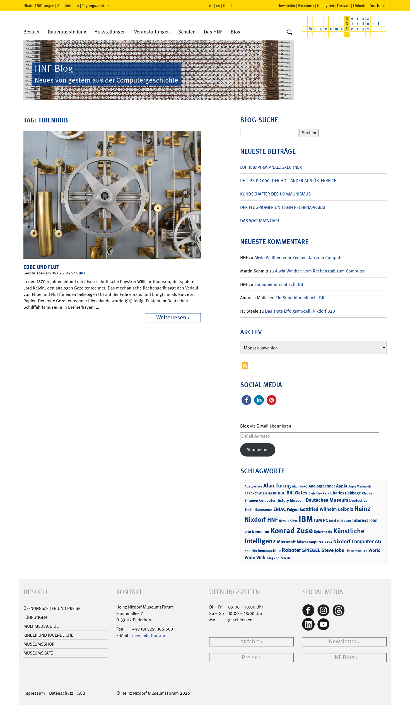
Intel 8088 (344, 521)
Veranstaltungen (152, 32)
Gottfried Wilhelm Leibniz (326, 509)
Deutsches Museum (327, 500)
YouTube (377, 5)
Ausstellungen (110, 32)
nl (230, 5)
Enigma (293, 509)
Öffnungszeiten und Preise (51, 608)
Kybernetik (323, 531)
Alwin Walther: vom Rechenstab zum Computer (299, 257)
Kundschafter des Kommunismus (275, 194)
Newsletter (286, 5)
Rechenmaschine (266, 550)
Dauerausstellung (67, 32)
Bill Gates (296, 492)
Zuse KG (285, 558)
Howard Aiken (288, 521)
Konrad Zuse (291, 530)
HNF (82, 273)
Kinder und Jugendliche (48, 635)
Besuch (31, 32)
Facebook (306, 5)
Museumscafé (38, 653)
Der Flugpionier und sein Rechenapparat (282, 207)
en (218, 5)
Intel (332, 520)
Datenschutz (61, 693)
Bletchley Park (318, 493)
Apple (341, 486)
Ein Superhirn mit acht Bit (278, 284)
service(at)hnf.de (148, 635)
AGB (81, 693)
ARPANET (251, 493)
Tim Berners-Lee (356, 551)
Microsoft (286, 542)
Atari (263, 493)
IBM (306, 519)
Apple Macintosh (359, 486)
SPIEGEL (311, 550)
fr (224, 5)
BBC (281, 493)
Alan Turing (277, 485)
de (211, 5)
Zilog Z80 (273, 558)
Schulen (187, 32)
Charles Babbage (345, 493)
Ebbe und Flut (41, 267)
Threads (343, 5)
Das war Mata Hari (259, 221)
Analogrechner (321, 486)
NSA (247, 551)
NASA (328, 542)
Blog (235, 32)
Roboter (291, 550)
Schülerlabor (68, 5)
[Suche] (289, 32)
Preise (250, 657)
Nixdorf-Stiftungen (38, 5)
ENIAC (279, 509)
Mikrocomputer (310, 541)
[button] (246, 400)
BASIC (272, 493)
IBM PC (321, 520)
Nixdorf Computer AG (357, 541)
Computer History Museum (282, 500)
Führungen (35, 617)
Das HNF (213, 32)
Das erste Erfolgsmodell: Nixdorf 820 (300, 311)
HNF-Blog (342, 657)
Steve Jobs (332, 550)
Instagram (325, 5)
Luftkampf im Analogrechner (271, 167)
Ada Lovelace (253, 486)
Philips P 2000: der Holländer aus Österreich (288, 181)
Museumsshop (38, 644)
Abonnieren (258, 449)
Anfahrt (249, 641)
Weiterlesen (171, 317)
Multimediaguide (41, 626)
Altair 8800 (299, 486)
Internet (360, 520)
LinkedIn (360, 5)
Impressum (34, 693)
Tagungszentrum (96, 5)
